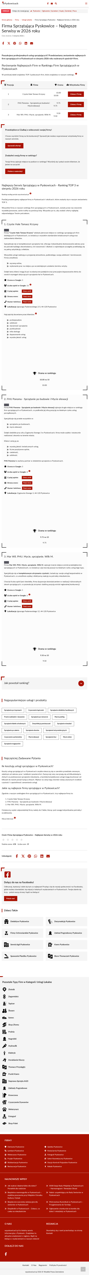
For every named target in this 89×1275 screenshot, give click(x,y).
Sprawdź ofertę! (14, 146)
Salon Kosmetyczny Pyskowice (59, 1159)
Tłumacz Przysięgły (16, 1067)
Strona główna (7, 20)
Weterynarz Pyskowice (17, 1155)
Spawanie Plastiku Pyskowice (23, 956)
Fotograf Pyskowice (55, 1155)
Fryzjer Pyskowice (15, 1159)
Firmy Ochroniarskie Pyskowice (24, 933)
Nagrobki (12, 1039)
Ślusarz (11, 1011)
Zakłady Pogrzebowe (17, 1088)
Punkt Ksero (13, 1074)
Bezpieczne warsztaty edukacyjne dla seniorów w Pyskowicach (23, 1203)
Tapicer (11, 1004)
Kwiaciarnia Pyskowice (56, 1151)
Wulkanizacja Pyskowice (17, 1162)
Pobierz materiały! (15, 171)
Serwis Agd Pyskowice (20, 945)
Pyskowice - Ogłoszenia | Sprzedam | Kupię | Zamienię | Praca (55, 11)
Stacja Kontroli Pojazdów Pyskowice (62, 1162)
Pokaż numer (27, 302)
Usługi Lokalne (27, 20)
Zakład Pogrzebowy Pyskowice (68, 933)
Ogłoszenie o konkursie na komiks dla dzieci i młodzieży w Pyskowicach (64, 1210)
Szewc (11, 1018)
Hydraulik (12, 1046)
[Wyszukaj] (56, 4)
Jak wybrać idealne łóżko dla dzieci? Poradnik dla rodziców (22, 1187)
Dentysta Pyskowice (16, 1147)
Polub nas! (10, 898)
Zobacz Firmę (75, 94)
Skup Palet (13, 1123)
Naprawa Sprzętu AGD (18, 1081)
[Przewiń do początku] (83, 1269)
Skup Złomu (13, 1025)
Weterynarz (13, 1109)
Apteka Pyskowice (54, 1147)
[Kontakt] (51, 3)
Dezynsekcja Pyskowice (64, 921)
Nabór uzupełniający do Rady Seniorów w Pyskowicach (66, 1194)
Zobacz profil (27, 291)
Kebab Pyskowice (54, 1166)
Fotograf (12, 1116)
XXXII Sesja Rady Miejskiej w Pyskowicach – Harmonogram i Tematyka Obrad (66, 1187)
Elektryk (12, 1053)
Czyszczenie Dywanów (18, 1102)
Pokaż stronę (27, 296)
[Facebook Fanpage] (47, 3)
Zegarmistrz (13, 997)
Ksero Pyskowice (61, 945)
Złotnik (11, 990)
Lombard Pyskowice (16, 1151)
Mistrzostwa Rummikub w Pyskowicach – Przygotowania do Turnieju (66, 1203)
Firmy (17, 20)
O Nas (33, 1265)
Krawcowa (13, 1095)
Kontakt (49, 1233)
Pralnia (11, 1032)
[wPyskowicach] (9, 3)
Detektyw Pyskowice (19, 921)
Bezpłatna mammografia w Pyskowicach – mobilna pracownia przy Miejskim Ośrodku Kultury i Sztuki (25, 1195)
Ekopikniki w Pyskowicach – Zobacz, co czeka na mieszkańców (24, 1210)
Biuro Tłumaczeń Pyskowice (66, 956)
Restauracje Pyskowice (17, 1166)
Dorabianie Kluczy (16, 1060)
